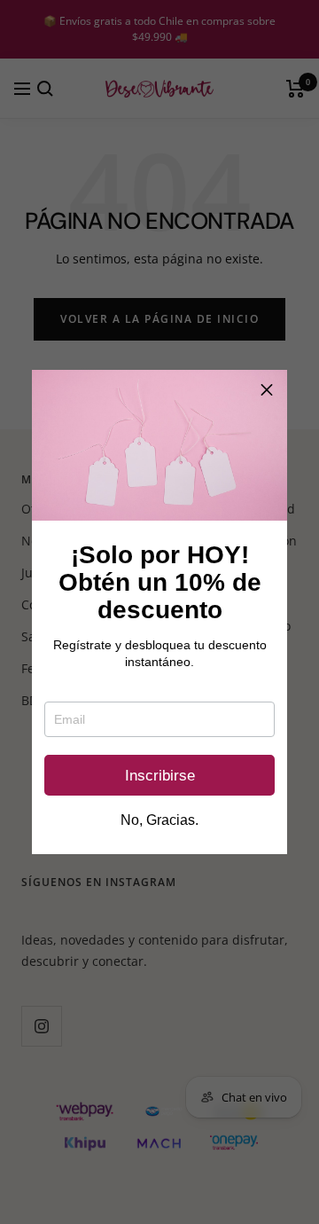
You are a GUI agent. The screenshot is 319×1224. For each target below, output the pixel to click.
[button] (267, 390)
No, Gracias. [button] (159, 820)
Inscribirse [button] (160, 775)
